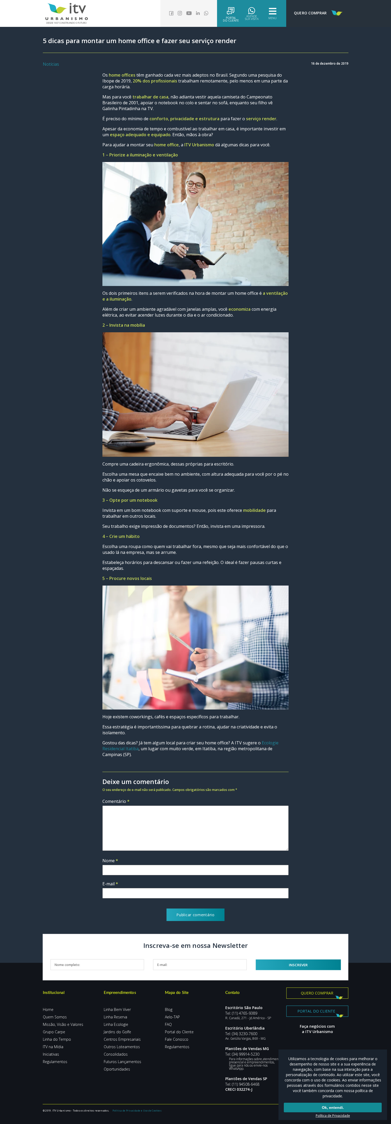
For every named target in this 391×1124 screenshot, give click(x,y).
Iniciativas (51, 1054)
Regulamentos (55, 1061)
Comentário (116, 801)
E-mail (110, 884)
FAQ (168, 1024)
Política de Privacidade (333, 1115)
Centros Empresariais (122, 1039)
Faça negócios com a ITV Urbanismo (317, 1029)
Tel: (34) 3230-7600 (241, 1034)
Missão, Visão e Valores (63, 1024)
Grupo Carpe (54, 1031)
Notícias (51, 64)
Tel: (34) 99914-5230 (242, 1054)
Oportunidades (117, 1069)
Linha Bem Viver (117, 1009)
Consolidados (116, 1054)
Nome (110, 861)
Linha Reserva (115, 1016)
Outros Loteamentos (122, 1046)
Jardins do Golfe (117, 1031)
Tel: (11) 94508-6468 (242, 1084)
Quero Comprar (310, 12)
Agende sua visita (252, 17)
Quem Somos (55, 1016)
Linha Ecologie (116, 1024)
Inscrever (298, 964)
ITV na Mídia (53, 1046)
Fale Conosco (176, 1039)
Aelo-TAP (172, 1016)
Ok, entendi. (333, 1107)
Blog (168, 1009)
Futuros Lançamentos (122, 1061)
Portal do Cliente (179, 1031)
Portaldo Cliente (231, 19)
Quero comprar (317, 993)
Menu (272, 18)
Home (48, 1009)
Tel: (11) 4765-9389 (241, 1013)
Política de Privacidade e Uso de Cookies (137, 1110)
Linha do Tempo (57, 1039)
